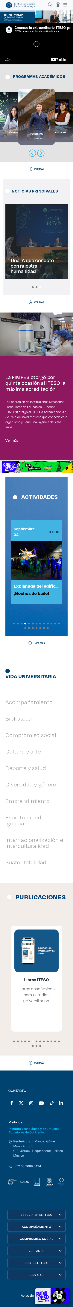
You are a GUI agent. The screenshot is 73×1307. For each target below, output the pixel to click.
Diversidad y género (30, 784)
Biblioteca (18, 718)
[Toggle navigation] (64, 4)
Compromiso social (30, 735)
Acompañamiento (29, 702)
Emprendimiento (27, 801)
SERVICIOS (37, 1275)
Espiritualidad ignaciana (23, 820)
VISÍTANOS (36, 1251)
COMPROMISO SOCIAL (36, 1239)
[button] (33, 287)
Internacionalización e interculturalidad (34, 843)
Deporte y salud (25, 768)
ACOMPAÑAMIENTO (36, 1227)
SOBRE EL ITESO (37, 1263)
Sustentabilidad (25, 862)
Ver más (11, 440)
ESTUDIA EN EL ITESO (37, 1215)
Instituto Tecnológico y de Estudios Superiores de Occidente (34, 1130)
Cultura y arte (23, 751)
